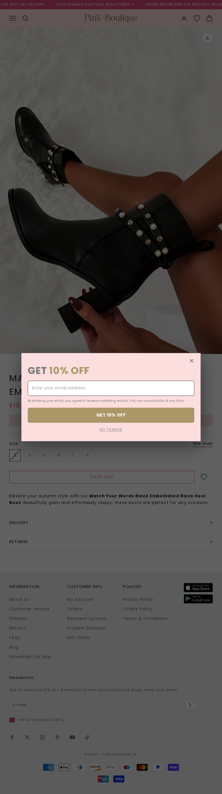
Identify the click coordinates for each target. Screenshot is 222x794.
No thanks (111, 429)
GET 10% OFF (111, 415)
